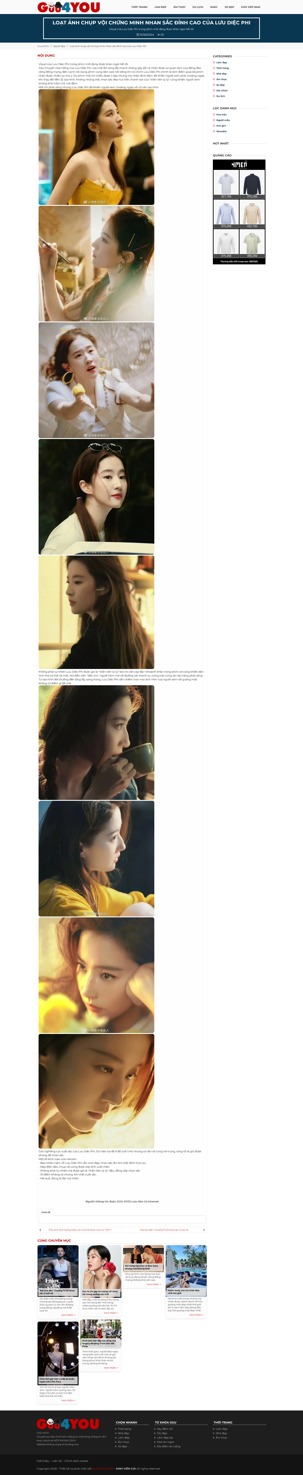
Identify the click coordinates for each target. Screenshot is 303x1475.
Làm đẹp (221, 62)
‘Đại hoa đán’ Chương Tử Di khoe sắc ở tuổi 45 (164, 1230)
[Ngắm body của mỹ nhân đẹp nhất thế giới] (186, 1270)
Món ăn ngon (165, 1442)
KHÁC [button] (214, 7)
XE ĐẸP (229, 7)
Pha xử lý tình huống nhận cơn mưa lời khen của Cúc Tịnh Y (80, 1230)
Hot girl (221, 125)
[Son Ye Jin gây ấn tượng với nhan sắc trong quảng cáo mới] (100, 1270)
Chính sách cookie (76, 1461)
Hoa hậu (221, 114)
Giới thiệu (43, 1461)
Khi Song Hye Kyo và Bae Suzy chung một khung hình (141, 1267)
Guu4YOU (43, 46)
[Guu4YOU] (69, 6)
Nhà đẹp (221, 73)
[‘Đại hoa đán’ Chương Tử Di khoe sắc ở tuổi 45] (58, 1270)
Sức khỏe (222, 90)
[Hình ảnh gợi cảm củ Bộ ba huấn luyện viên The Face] (58, 1352)
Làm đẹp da (165, 1437)
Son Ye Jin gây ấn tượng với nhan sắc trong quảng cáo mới (100, 1292)
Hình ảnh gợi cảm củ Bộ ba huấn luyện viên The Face (56, 1380)
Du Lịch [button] (198, 7)
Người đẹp (59, 46)
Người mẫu (223, 120)
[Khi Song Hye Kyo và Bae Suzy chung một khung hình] (143, 1258)
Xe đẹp (220, 84)
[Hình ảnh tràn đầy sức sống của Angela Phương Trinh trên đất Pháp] (100, 1332)
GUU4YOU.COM (102, 1468)
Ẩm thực (221, 79)
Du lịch (220, 96)
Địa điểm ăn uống (168, 1446)
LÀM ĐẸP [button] (160, 7)
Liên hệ (57, 1461)
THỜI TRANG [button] (139, 7)
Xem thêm (68, 1315)
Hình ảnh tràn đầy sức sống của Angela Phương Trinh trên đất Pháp (99, 1343)
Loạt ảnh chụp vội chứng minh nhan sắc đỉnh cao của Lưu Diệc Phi (108, 46)
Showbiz (221, 131)
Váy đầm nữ (165, 1428)
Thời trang (222, 68)
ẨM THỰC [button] (179, 7)
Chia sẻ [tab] (45, 1212)
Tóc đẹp (162, 1433)
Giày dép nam (250, 7)
